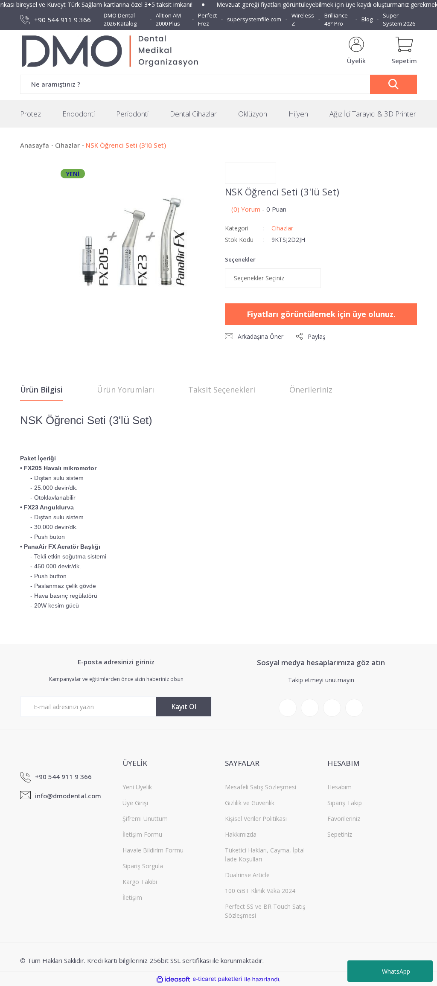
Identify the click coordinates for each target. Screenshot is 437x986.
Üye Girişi (135, 803)
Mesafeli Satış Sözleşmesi (260, 787)
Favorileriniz (343, 818)
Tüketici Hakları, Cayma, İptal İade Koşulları (265, 854)
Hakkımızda (240, 834)
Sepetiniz (339, 834)
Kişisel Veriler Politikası (256, 818)
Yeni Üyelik (137, 787)
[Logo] (113, 51)
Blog (367, 19)
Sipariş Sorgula (142, 866)
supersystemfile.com (254, 19)
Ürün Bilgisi (41, 389)
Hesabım (339, 787)
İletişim (132, 897)
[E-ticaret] (217, 979)
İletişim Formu (142, 834)
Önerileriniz (310, 389)
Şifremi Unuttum (145, 818)
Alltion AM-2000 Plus (169, 20)
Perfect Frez (207, 20)
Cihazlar (282, 228)
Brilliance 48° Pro (336, 20)
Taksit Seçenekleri (221, 389)
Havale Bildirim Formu (153, 850)
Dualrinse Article (247, 875)
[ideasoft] (173, 979)
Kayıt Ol (183, 706)
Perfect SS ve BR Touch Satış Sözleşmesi (265, 910)
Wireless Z (302, 20)
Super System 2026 (399, 20)
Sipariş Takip (344, 803)
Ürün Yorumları (125, 389)
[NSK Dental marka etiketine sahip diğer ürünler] (250, 173)
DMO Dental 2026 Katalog (120, 20)
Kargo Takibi (139, 882)
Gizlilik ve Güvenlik (249, 803)
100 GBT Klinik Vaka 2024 (260, 891)
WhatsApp (396, 971)
